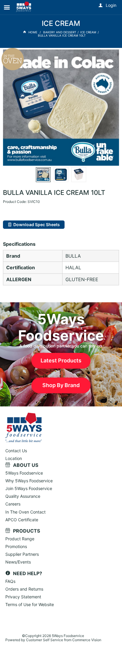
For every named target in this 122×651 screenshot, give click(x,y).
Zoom (67, 91)
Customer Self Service (44, 640)
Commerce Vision (86, 640)
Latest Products (61, 360)
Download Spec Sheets (36, 224)
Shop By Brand (61, 385)
